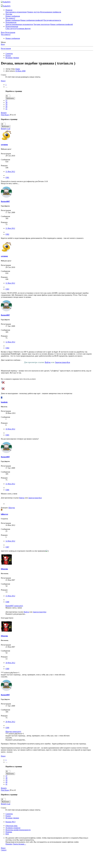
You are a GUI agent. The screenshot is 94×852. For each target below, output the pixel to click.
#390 (7, 728)
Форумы (9, 14)
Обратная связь (11, 826)
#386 (7, 490)
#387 (7, 547)
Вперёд (4, 113)
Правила (9, 10)
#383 (7, 289)
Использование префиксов (50, 12)
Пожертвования (12, 26)
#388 (7, 602)
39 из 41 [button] (13, 115)
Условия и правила (13, 828)
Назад (3, 81)
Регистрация (6, 48)
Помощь (9, 832)
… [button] (6, 87)
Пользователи (11, 22)
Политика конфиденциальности (18, 830)
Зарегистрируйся (62, 362)
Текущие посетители (41, 24)
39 (6, 105)
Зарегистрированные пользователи (19, 24)
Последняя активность (52, 20)
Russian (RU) (10, 822)
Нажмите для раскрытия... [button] (16, 614)
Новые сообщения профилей (31, 20)
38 (6, 103)
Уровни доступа (33, 12)
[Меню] (2, 4)
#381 (7, 177)
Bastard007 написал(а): (14, 606)
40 (6, 107)
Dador (17, 69)
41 (6, 109)
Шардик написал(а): (13, 731)
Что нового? (10, 18)
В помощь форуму (23, 28)
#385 (7, 435)
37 (6, 100)
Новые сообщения (13, 16)
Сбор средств (11, 28)
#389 (7, 669)
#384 (7, 348)
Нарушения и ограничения (16, 12)
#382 (7, 234)
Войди (48, 362)
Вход (3, 44)
